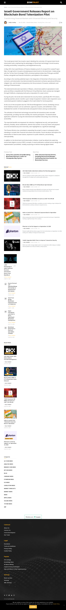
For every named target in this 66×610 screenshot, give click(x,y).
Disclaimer (7, 544)
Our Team (7, 535)
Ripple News (7, 497)
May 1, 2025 (11, 308)
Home (5, 7)
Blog (5, 473)
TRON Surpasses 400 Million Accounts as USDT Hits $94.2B (38, 198)
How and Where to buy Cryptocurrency (15, 569)
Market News (30, 22)
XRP (5, 507)
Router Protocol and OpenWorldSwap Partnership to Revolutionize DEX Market (12, 287)
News (35, 22)
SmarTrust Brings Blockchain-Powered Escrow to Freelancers (12, 301)
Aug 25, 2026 (34, 173)
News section (8, 578)
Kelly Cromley (12, 22)
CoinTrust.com (11, 599)
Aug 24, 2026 (34, 186)
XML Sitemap (8, 582)
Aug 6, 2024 (11, 295)
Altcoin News (8, 461)
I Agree (33, 607)
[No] (64, 605)
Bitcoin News (8, 374)
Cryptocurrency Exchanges (12, 567)
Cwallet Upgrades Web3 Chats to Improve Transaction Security (40, 240)
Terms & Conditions (10, 546)
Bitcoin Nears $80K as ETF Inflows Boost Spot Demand (37, 185)
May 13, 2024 (7, 278)
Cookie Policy (8, 551)
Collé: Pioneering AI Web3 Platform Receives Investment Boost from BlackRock (8, 270)
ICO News (7, 482)
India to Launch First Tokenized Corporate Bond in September (39, 212)
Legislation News (9, 485)
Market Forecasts (10, 488)
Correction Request (9, 532)
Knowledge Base (9, 562)
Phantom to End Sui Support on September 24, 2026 (37, 226)
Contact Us (7, 530)
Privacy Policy (8, 548)
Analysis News (8, 464)
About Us (6, 528)
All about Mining (9, 564)
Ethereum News (9, 479)
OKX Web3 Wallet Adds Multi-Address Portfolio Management (39, 171)
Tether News (8, 504)
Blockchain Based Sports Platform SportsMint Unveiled (11, 330)
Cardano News (8, 476)
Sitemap (6, 580)
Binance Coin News (10, 467)
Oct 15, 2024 (11, 324)
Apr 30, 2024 (11, 337)
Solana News (8, 501)
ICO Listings (7, 560)
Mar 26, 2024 (22, 22)
